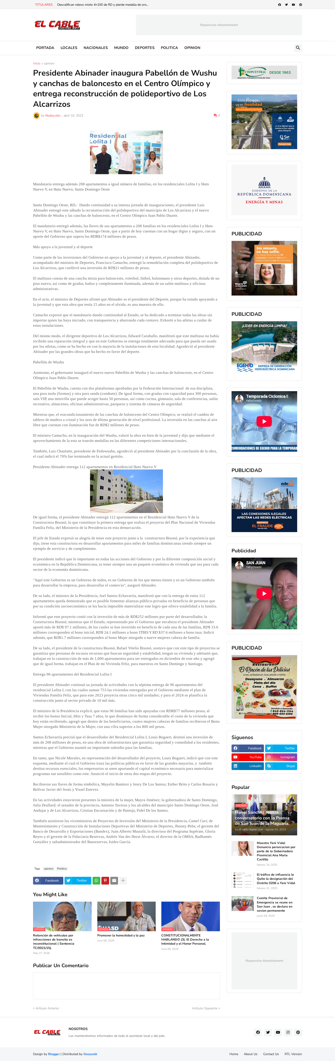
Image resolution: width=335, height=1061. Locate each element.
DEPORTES (145, 47)
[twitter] (286, 5)
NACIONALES (96, 47)
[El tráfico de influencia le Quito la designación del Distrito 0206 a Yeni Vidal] (243, 880)
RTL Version (293, 1054)
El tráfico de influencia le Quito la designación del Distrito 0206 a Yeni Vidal (276, 879)
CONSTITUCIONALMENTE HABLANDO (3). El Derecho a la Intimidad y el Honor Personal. (185, 939)
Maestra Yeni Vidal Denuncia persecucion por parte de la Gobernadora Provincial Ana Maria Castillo (276, 851)
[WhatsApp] (96, 881)
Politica (62, 868)
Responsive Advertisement (219, 25)
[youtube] (293, 5)
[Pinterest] (105, 881)
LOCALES (69, 47)
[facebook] (279, 5)
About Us (251, 1054)
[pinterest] (300, 5)
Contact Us (271, 1054)
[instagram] (288, 1032)
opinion (49, 64)
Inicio (36, 64)
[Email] (114, 881)
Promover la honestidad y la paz (121, 935)
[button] (298, 48)
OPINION (192, 47)
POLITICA (169, 47)
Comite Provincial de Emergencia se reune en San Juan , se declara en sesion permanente (274, 904)
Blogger (54, 1054)
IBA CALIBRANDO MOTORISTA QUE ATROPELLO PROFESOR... (103, 5)
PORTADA (45, 47)
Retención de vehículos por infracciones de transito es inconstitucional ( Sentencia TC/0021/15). (53, 941)
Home (233, 1054)
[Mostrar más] (123, 881)
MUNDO (121, 47)
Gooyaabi (90, 1054)
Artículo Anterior (47, 1008)
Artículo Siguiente (204, 1008)
